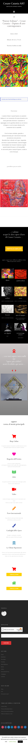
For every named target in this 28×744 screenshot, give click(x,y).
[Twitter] (8, 727)
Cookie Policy (4, 706)
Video (14, 494)
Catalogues (3, 674)
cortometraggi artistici (20, 334)
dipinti (7, 280)
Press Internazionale (14, 513)
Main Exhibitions (4, 664)
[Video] (14, 489)
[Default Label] (11, 727)
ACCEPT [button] (20, 741)
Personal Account (5, 694)
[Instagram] (2, 727)
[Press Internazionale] (14, 508)
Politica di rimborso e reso (6, 713)
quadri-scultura (20, 281)
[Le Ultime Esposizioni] (14, 543)
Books (2, 666)
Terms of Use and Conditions (7, 711)
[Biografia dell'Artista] (14, 454)
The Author (3, 659)
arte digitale (7, 333)
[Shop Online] (14, 436)
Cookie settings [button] (12, 741)
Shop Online (14, 441)
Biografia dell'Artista (14, 459)
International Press (5, 671)
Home (2, 654)
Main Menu (3, 657)
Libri (14, 477)
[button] (2, 193)
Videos (2, 669)
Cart (2, 691)
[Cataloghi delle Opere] (14, 525)
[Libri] (14, 472)
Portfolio (3, 662)
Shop (2, 689)
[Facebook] (5, 727)
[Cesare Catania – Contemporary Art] (14, 5)
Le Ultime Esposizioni (14, 548)
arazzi (20, 298)
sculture (7, 298)
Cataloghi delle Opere (14, 530)
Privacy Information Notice (6, 709)
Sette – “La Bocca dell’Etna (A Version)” (14, 388)
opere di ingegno (20, 315)
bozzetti (7, 315)
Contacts (3, 676)
